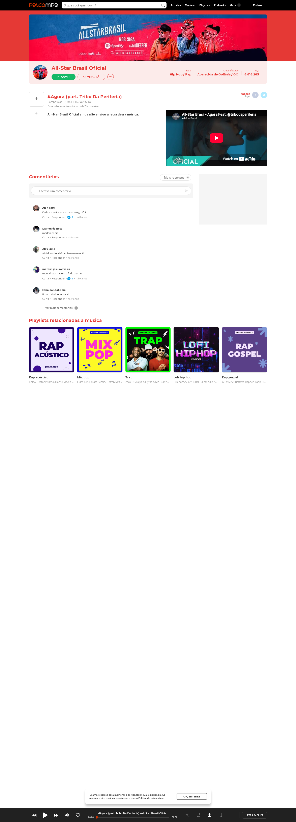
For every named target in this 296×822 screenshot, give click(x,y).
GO (235, 74)
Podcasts (220, 5)
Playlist (220, 815)
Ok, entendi (191, 796)
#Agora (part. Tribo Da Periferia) (118, 813)
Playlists (204, 5)
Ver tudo (85, 102)
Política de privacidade (151, 798)
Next (56, 815)
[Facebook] (255, 95)
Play (45, 815)
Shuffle (187, 815)
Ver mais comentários (58, 308)
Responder (58, 217)
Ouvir (65, 76)
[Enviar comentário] (186, 190)
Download (209, 815)
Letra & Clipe (254, 815)
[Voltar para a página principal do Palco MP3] (44, 5)
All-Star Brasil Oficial (79, 68)
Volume (67, 815)
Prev (34, 815)
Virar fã (93, 76)
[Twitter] (264, 95)
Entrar (257, 5)
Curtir (45, 217)
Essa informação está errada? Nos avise (73, 106)
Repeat (198, 815)
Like (77, 815)
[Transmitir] (231, 815)
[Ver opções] (110, 77)
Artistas (176, 5)
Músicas (190, 5)
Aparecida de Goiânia (214, 74)
